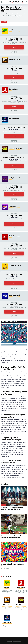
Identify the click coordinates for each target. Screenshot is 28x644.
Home (2, 19)
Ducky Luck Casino (15, 265)
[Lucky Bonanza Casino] (4, 183)
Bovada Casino (14, 89)
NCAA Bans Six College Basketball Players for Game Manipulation (12, 508)
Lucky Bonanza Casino (16, 178)
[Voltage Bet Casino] (4, 300)
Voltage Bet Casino (15, 295)
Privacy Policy (9, 641)
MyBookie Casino (14, 59)
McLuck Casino (14, 118)
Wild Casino (13, 30)
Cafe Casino (13, 206)
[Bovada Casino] (4, 94)
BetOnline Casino (14, 236)
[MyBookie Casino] (4, 65)
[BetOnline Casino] (4, 241)
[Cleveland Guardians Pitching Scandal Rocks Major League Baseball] (14, 524)
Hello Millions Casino (15, 148)
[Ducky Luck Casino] (4, 271)
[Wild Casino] (4, 35)
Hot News (4, 21)
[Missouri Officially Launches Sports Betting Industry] (14, 552)
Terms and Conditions (17, 641)
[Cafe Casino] (4, 211)
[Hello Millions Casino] (4, 153)
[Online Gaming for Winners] (14, 2)
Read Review (14, 51)
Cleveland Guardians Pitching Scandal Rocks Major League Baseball (13, 536)
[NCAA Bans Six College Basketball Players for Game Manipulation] (14, 496)
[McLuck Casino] (4, 124)
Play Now (14, 47)
